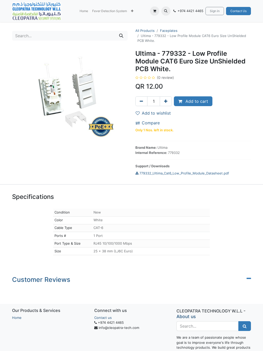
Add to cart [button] (196, 101)
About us (186, 316)
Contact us (103, 318)
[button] (132, 11)
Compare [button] (151, 122)
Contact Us (238, 11)
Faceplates (168, 31)
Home (17, 318)
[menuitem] (84, 11)
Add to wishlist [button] (156, 113)
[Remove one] (141, 101)
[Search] (121, 36)
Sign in (215, 11)
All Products (145, 31)
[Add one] (166, 101)
